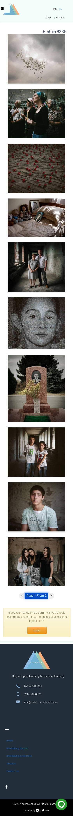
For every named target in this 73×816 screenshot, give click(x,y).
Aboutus (11, 764)
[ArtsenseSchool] (11, 9)
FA (55, 9)
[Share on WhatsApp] (64, 31)
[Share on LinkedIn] (54, 31)
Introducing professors (19, 756)
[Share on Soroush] (59, 31)
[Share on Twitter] (49, 31)
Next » (51, 596)
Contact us (13, 771)
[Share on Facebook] (44, 31)
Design (28, 811)
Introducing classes (17, 748)
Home (10, 741)
